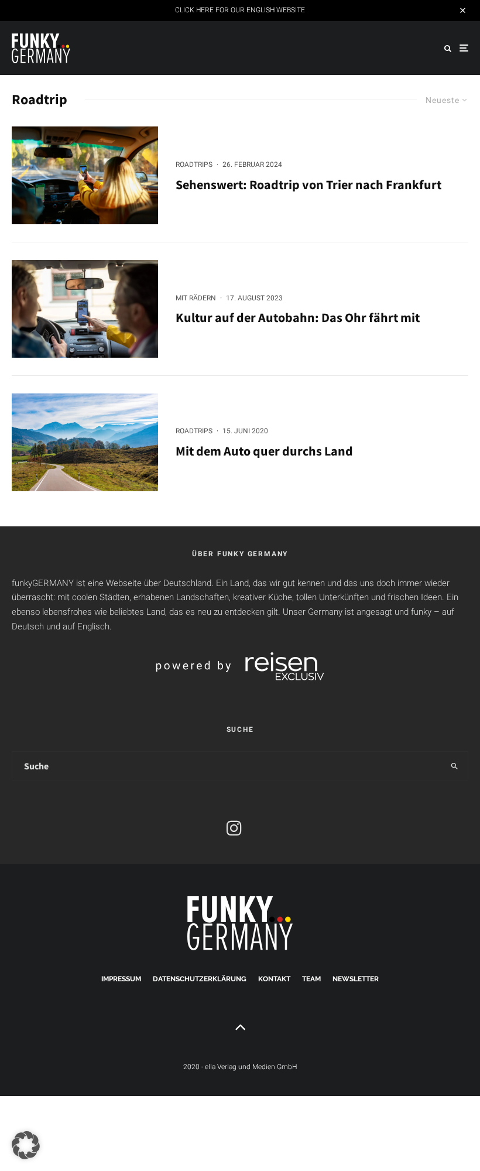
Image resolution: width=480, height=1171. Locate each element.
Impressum (121, 979)
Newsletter (355, 979)
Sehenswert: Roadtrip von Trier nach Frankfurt (308, 184)
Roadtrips (194, 164)
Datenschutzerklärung (199, 979)
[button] (26, 1145)
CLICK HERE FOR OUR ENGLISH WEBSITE (240, 10)
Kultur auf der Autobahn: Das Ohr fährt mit (298, 317)
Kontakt (274, 979)
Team (311, 979)
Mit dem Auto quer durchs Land (264, 450)
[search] (454, 766)
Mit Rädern (196, 298)
